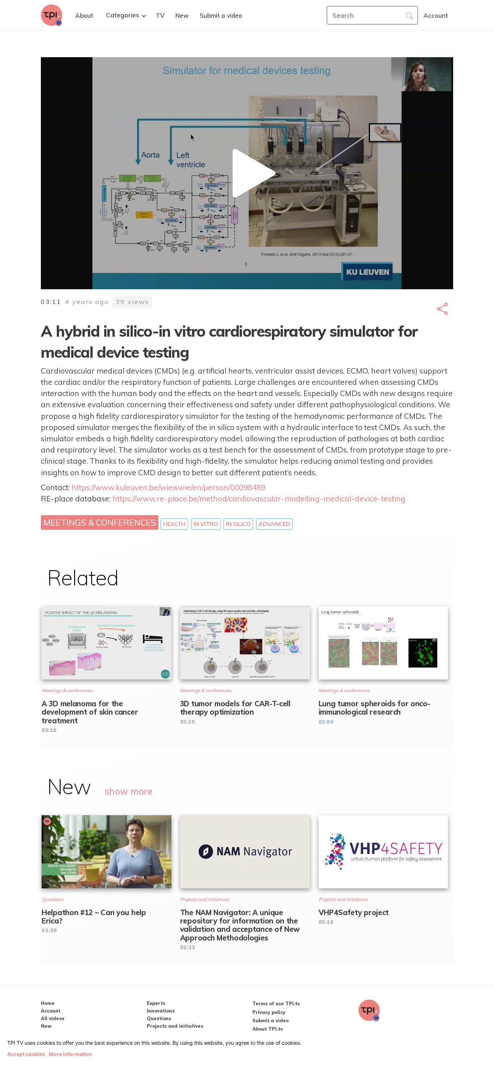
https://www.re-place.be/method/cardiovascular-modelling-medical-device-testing (258, 498)
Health (174, 523)
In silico (238, 523)
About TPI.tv (267, 1029)
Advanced (274, 523)
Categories (122, 15)
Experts (156, 1003)
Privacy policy (268, 1012)
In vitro (205, 523)
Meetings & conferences (99, 522)
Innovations (161, 1011)
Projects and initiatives (175, 1026)
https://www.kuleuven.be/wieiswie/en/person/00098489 (168, 487)
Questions (159, 1018)
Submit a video (270, 1020)
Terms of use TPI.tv (276, 1003)
